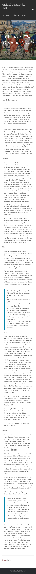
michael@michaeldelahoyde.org (18, 571)
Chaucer (4, 560)
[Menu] (32, 10)
